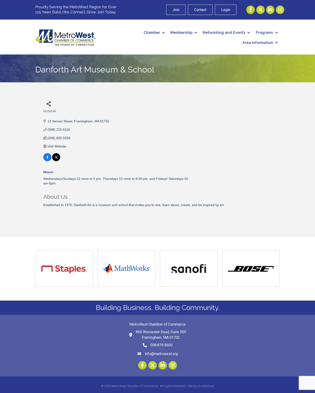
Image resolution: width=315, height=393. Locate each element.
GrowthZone (205, 386)
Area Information (257, 42)
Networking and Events (224, 32)
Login (225, 10)
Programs (264, 32)
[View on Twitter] (56, 160)
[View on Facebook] (47, 160)
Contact (200, 10)
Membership (181, 32)
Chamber (152, 32)
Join (175, 10)
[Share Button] (48, 103)
